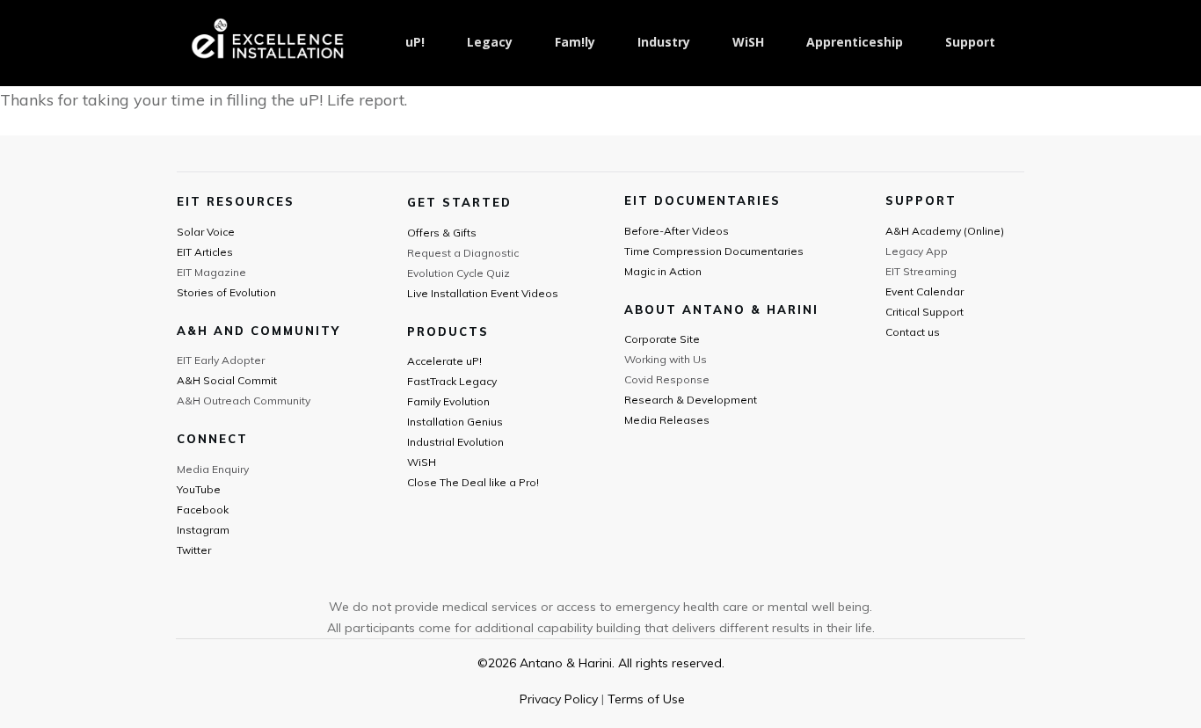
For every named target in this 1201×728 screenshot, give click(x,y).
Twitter (194, 550)
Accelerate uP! (444, 361)
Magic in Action (663, 271)
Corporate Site (662, 339)
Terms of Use (646, 699)
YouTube (199, 489)
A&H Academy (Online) (944, 230)
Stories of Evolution (226, 292)
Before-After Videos (676, 230)
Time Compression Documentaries (714, 251)
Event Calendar (924, 291)
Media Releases (667, 419)
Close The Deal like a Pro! (473, 482)
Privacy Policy (559, 699)
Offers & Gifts (442, 232)
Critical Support (924, 311)
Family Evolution (448, 401)
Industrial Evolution (455, 441)
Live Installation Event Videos (482, 293)
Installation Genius (455, 421)
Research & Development (690, 399)
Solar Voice (206, 231)
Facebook (203, 509)
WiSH (421, 462)
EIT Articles (205, 251)
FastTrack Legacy (452, 381)
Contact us (912, 332)
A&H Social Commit (227, 380)
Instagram (203, 529)
